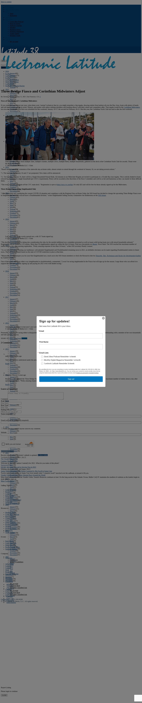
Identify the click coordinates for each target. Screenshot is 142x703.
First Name (43, 342)
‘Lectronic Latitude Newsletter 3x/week (59, 363)
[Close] (103, 318)
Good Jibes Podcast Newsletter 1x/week (60, 356)
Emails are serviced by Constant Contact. (87, 373)
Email (41, 331)
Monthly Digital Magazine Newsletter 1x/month (62, 360)
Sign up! (71, 379)
